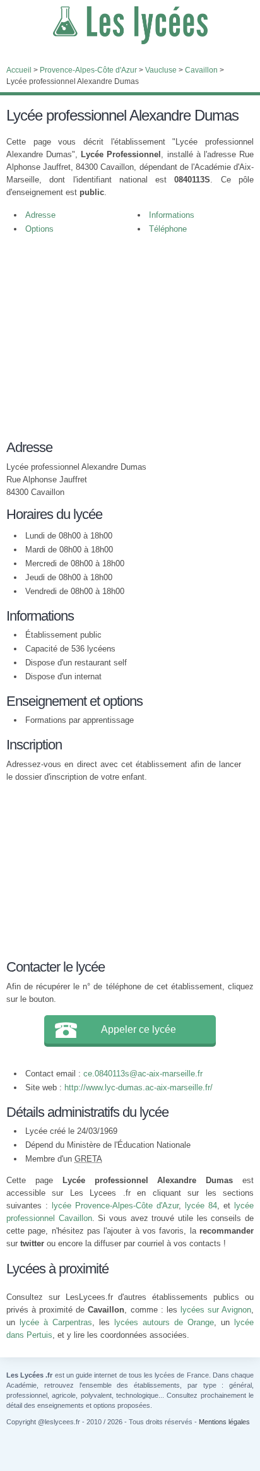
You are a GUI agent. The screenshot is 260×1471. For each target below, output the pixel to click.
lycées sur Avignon (215, 1309)
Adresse (40, 215)
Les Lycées (130, 25)
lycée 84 (201, 1205)
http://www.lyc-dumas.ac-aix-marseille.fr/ (138, 1087)
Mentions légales (224, 1422)
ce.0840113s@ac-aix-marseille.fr (143, 1073)
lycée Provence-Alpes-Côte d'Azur (115, 1205)
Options (39, 229)
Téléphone (168, 229)
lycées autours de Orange (164, 1322)
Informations (171, 215)
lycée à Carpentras (56, 1322)
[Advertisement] (123, 343)
